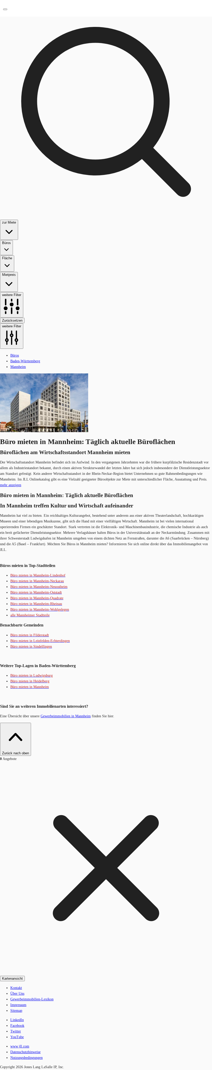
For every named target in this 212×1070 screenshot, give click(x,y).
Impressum (18, 1005)
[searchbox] (106, 174)
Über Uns (17, 993)
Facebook (17, 1026)
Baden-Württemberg (25, 361)
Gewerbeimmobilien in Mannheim (66, 716)
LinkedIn (17, 1020)
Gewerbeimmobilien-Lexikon (32, 999)
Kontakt (16, 988)
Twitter (15, 1031)
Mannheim (18, 367)
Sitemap (16, 1011)
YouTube (17, 1037)
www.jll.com (19, 1046)
